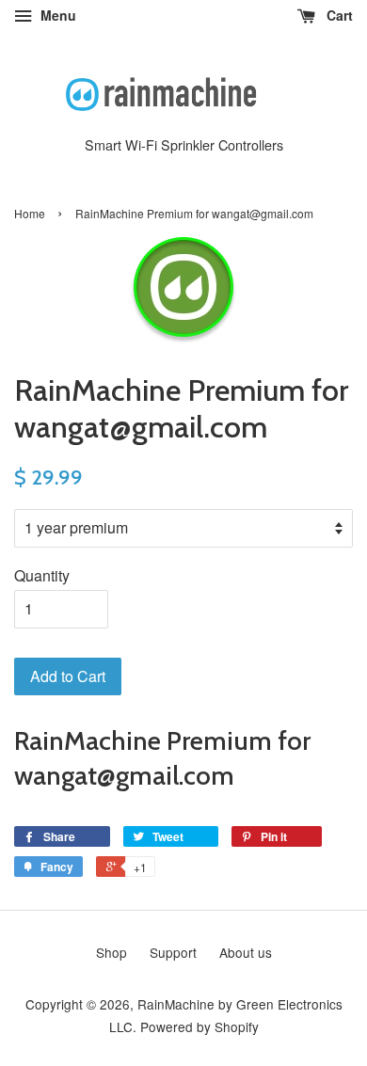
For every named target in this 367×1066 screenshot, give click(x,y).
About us (245, 952)
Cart (338, 15)
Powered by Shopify (199, 1026)
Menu (56, 15)
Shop (111, 952)
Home (29, 213)
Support (173, 952)
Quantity (42, 575)
